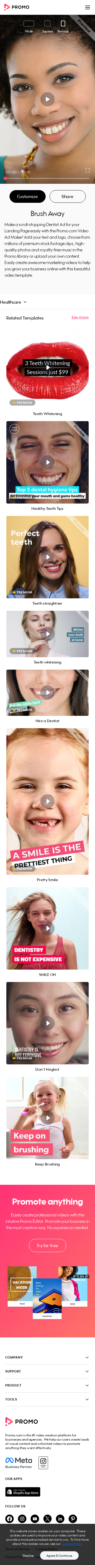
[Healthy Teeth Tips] (47, 462)
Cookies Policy (72, 1544)
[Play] (47, 99)
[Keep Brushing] (47, 1118)
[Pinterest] (73, 1519)
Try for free (47, 1245)
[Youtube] (35, 1519)
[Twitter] (47, 1519)
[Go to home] (18, 7)
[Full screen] (88, 170)
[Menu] (87, 7)
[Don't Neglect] (47, 1023)
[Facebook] (18, 1463)
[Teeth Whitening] (47, 367)
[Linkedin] (60, 1519)
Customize (27, 196)
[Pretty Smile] (47, 801)
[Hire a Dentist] (47, 693)
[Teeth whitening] (47, 634)
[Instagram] (43, 1462)
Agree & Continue (59, 1556)
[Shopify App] (47, 1492)
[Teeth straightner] (47, 557)
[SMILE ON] (47, 928)
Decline (28, 1556)
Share (67, 196)
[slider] (5, 178)
